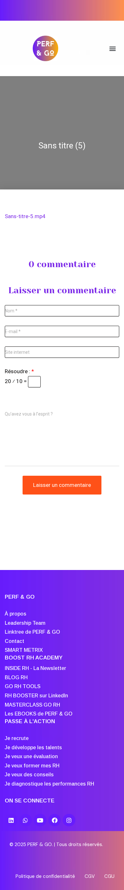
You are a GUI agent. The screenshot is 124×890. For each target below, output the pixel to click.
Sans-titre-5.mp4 (25, 216)
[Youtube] (40, 820)
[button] (112, 48)
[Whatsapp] (25, 820)
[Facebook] (54, 820)
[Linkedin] (11, 820)
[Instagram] (69, 820)
